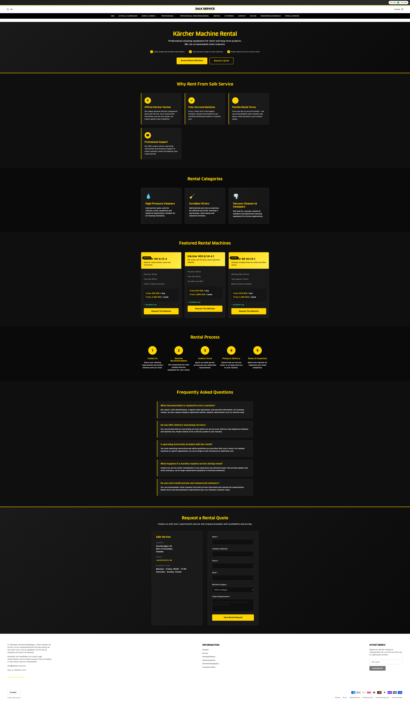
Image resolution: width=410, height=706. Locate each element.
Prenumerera (377, 668)
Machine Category (219, 585)
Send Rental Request (233, 617)
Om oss (205, 653)
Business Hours (163, 566)
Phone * (215, 561)
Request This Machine (161, 311)
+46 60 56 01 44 (164, 560)
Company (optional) (220, 549)
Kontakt (205, 650)
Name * (215, 537)
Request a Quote (221, 61)
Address (160, 543)
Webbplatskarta (208, 657)
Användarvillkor (209, 667)
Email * (215, 573)
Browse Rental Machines (192, 60)
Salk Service (16, 698)
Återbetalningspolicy (210, 664)
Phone (159, 557)
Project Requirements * (221, 596)
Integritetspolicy (208, 660)
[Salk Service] (205, 9)
